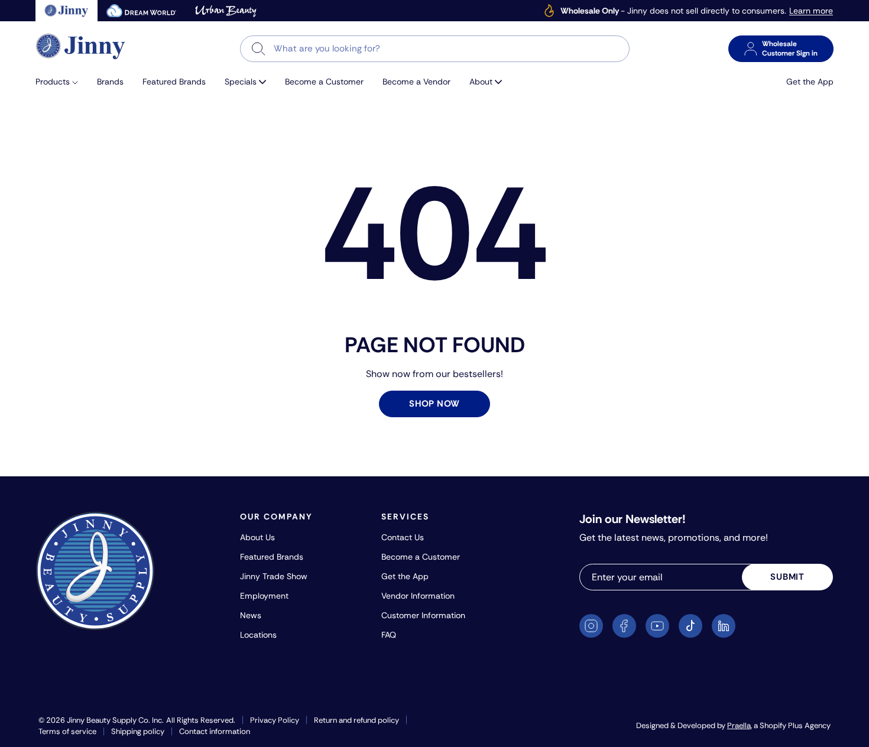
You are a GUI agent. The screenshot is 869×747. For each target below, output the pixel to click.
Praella (739, 725)
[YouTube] (657, 626)
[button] (61, 82)
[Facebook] (624, 626)
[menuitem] (61, 82)
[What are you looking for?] (258, 48)
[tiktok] (690, 626)
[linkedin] (723, 626)
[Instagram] (591, 626)
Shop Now (434, 404)
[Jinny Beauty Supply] (81, 46)
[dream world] (141, 10)
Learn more (811, 11)
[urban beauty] (226, 10)
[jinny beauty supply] (66, 10)
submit (787, 577)
